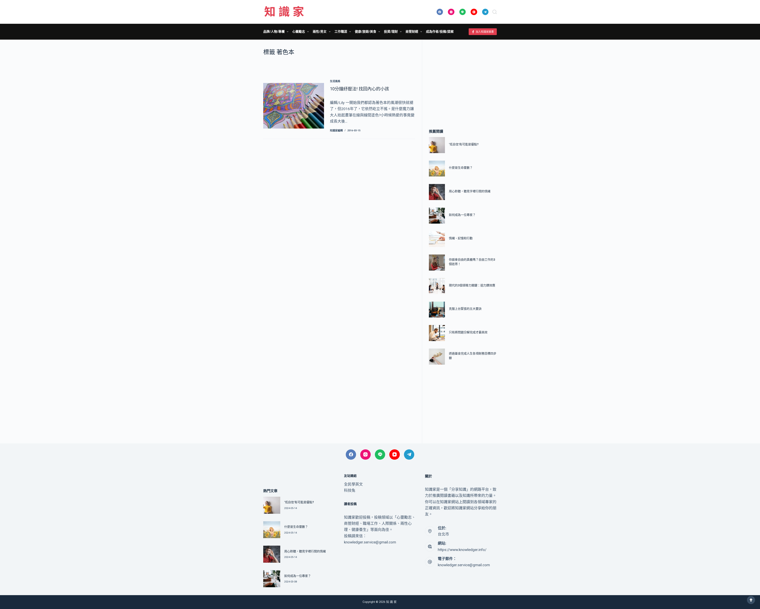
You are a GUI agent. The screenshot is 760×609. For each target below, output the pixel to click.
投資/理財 (391, 31)
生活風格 (335, 81)
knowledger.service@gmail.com (464, 565)
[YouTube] (474, 12)
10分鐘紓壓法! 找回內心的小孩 (359, 88)
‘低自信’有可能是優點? (464, 144)
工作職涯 (340, 31)
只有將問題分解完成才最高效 (468, 332)
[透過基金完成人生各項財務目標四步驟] (437, 357)
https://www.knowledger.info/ (462, 549)
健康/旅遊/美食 (365, 31)
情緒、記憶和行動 (461, 238)
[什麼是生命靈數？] (437, 169)
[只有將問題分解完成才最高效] (437, 333)
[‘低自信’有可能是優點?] (437, 145)
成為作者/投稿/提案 (440, 31)
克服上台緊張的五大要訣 (465, 309)
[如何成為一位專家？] (437, 216)
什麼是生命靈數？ (461, 168)
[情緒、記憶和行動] (437, 239)
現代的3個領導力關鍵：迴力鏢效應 (472, 285)
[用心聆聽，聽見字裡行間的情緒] (437, 192)
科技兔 (349, 490)
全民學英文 (353, 484)
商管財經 (412, 31)
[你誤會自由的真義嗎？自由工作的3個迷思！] (437, 262)
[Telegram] (485, 12)
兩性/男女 (320, 31)
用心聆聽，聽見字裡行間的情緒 (469, 191)
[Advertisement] (463, 78)
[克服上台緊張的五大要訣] (437, 310)
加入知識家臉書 (485, 31)
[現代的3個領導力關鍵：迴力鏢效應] (437, 286)
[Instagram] (451, 12)
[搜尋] (494, 12)
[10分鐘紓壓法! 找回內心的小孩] (293, 106)
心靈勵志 (298, 31)
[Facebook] (440, 12)
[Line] (462, 12)
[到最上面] (751, 600)
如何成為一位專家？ (462, 215)
